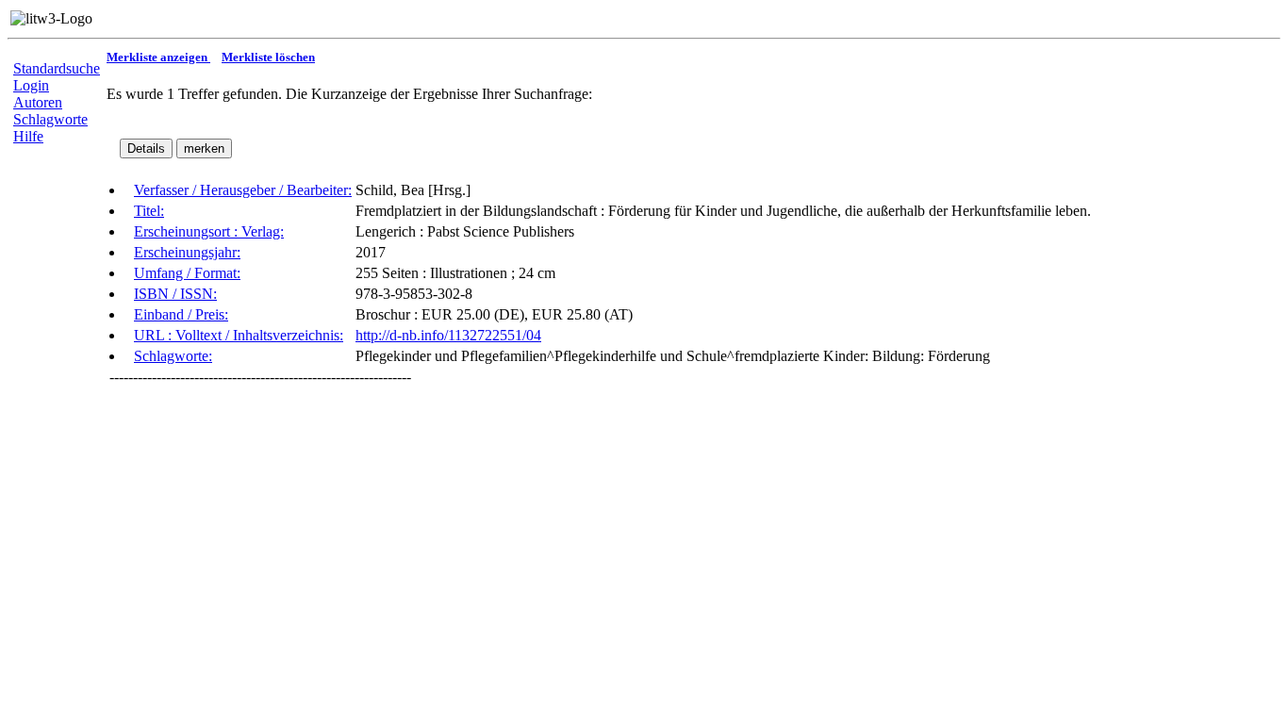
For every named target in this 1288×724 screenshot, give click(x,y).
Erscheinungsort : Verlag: (209, 231)
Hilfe (28, 136)
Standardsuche (56, 68)
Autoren (37, 102)
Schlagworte (50, 119)
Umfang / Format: (187, 273)
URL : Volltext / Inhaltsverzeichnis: (238, 335)
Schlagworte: (173, 356)
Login (31, 85)
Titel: (149, 211)
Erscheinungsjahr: (187, 252)
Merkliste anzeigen (158, 57)
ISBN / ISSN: (175, 294)
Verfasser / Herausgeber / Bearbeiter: (243, 190)
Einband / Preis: (181, 314)
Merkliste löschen (268, 57)
